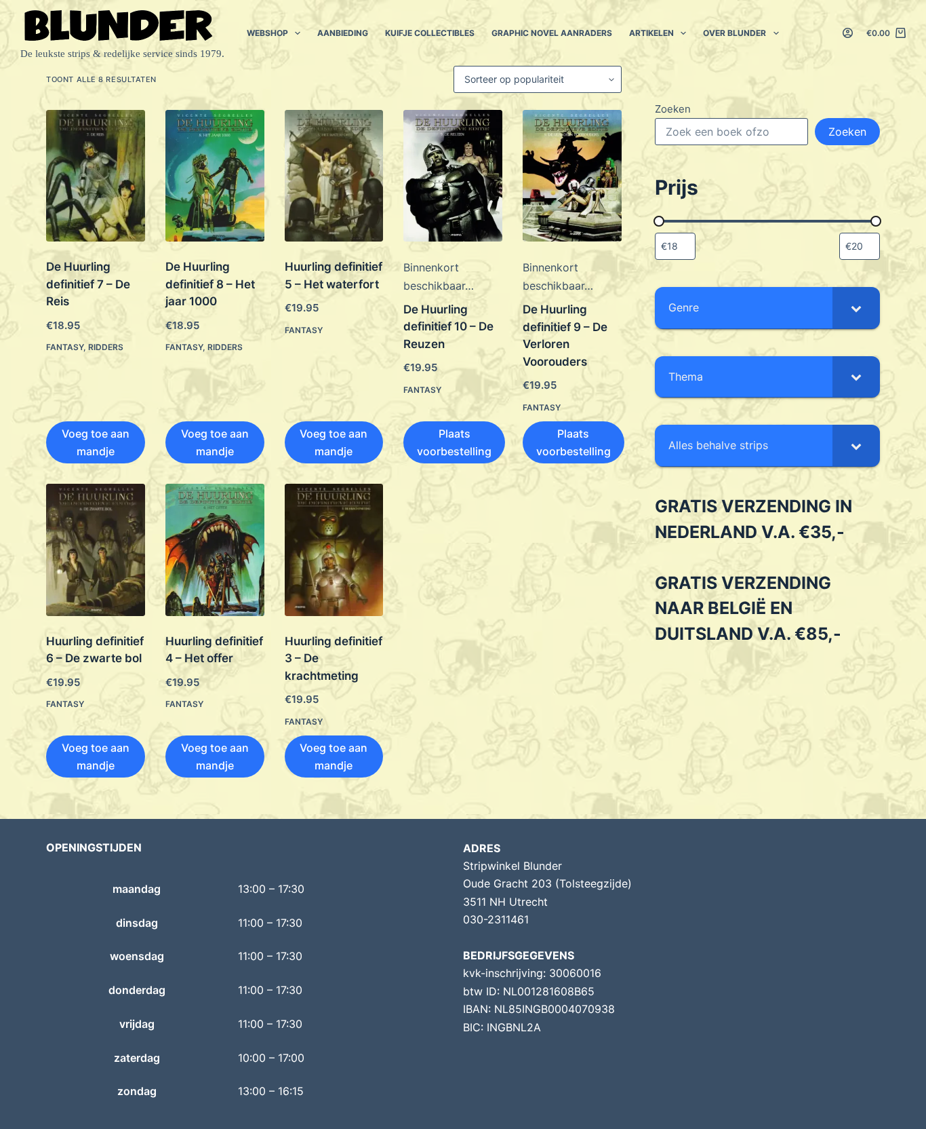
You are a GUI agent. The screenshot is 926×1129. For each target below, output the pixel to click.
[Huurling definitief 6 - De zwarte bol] (95, 549)
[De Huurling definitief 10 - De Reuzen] (452, 176)
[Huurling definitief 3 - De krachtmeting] (334, 549)
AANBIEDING (342, 33)
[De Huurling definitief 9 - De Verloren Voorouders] (572, 176)
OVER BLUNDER (734, 33)
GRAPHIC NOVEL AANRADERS (551, 33)
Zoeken (673, 108)
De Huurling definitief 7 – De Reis (88, 284)
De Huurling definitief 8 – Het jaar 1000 (210, 284)
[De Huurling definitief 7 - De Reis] (95, 176)
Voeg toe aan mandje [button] (95, 442)
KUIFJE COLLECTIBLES (430, 33)
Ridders (105, 347)
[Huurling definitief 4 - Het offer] (214, 549)
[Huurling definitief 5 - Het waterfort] (334, 176)
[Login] (848, 33)
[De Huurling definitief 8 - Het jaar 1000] (214, 176)
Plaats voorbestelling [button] (454, 442)
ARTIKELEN (651, 33)
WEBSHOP (267, 33)
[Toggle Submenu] (856, 307)
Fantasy (64, 347)
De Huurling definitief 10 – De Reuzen (448, 327)
